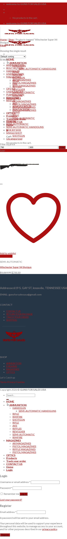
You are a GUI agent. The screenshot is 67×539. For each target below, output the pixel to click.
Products (11, 115)
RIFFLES (10, 100)
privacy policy (49, 529)
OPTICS (10, 112)
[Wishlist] (1, 184)
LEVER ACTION (15, 73)
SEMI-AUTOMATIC (23, 92)
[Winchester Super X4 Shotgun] (19, 180)
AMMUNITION (17, 62)
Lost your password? (11, 499)
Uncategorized (14, 138)
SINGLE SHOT (14, 132)
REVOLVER (18, 89)
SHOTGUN (18, 135)
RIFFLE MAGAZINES (24, 85)
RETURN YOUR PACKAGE (19, 314)
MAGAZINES (13, 76)
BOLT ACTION (14, 67)
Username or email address (15, 481)
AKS (14, 103)
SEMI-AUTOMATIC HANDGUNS (37, 68)
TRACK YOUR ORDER (17, 317)
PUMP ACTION (15, 94)
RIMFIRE (11, 121)
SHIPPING (11, 320)
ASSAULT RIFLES (21, 106)
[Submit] (7, 399)
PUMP (16, 112)
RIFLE (15, 115)
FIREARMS (11, 366)
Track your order (16, 461)
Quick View (6, 256)
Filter (62, 147)
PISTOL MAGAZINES (24, 104)
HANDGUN (13, 70)
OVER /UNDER (14, 91)
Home (3, 39)
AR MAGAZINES (21, 101)
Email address (8, 511)
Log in (23, 494)
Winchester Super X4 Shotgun (15, 267)
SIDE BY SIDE (13, 129)
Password (6, 487)
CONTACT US (13, 311)
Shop (11, 39)
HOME (10, 59)
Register (5, 535)
